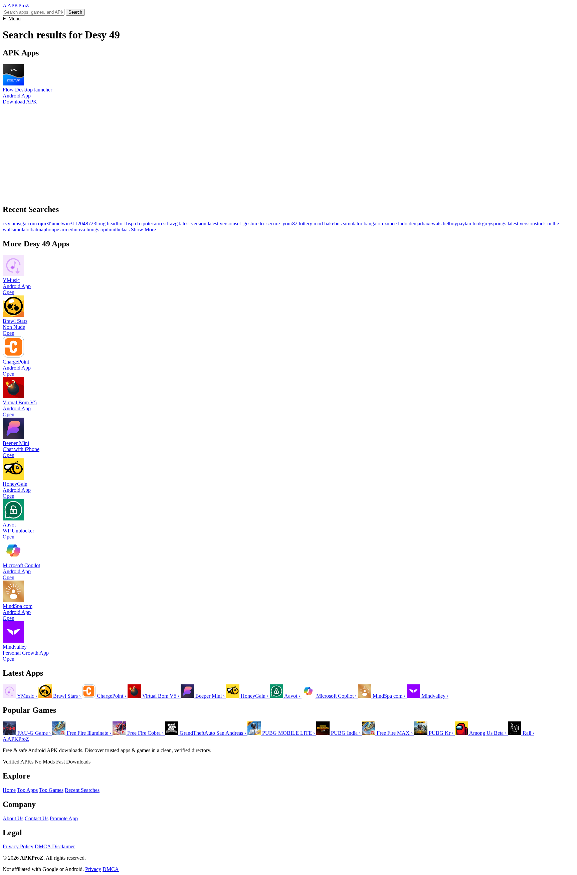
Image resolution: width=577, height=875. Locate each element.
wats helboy (444, 223)
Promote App (64, 818)
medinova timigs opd (86, 229)
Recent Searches (82, 790)
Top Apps (27, 790)
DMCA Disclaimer (55, 846)
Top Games (51, 790)
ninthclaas (119, 229)
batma (37, 229)
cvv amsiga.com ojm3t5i (28, 223)
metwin (62, 223)
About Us (13, 818)
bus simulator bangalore (359, 223)
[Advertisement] (203, 151)
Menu (14, 18)
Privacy (93, 869)
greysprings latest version (508, 223)
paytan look (469, 223)
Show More (143, 229)
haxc (427, 223)
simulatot (21, 229)
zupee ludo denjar (403, 223)
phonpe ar (53, 229)
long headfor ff (112, 223)
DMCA (111, 869)
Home (9, 790)
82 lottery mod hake (313, 223)
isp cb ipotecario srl (148, 223)
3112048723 (83, 223)
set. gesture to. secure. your (263, 223)
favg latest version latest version (201, 223)
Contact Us (36, 818)
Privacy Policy (18, 846)
